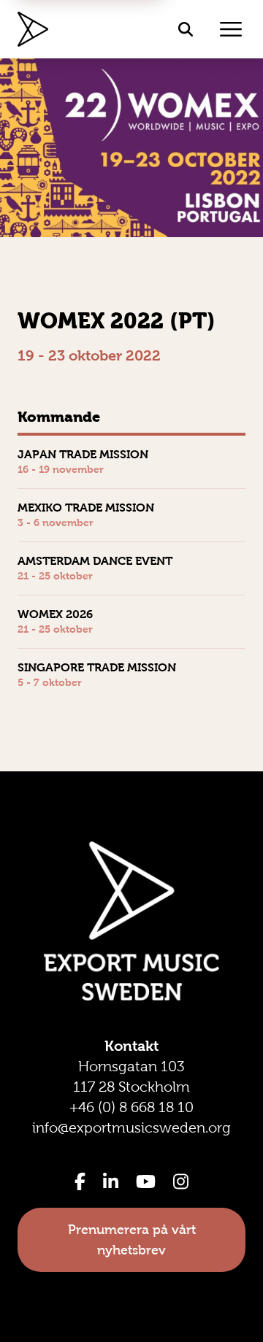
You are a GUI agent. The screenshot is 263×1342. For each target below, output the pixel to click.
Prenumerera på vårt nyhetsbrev (132, 1239)
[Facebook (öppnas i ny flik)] (80, 1181)
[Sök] (185, 29)
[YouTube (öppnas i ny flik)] (146, 1181)
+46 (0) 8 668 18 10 (131, 1107)
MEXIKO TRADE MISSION (86, 507)
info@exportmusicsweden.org (131, 1127)
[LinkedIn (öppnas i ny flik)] (110, 1181)
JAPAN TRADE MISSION (83, 454)
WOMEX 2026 (55, 614)
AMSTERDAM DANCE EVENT (95, 561)
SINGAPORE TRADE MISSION (97, 667)
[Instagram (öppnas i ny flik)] (180, 1181)
